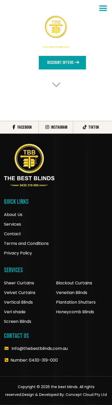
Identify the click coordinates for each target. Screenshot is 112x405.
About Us (13, 215)
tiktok (93, 127)
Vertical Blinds (18, 302)
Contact (12, 234)
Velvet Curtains (19, 293)
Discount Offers (60, 62)
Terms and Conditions (26, 243)
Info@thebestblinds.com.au (39, 348)
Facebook (24, 127)
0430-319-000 (43, 360)
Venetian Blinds (71, 293)
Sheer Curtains (19, 283)
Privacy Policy (18, 253)
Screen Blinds (17, 321)
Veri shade (15, 312)
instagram (58, 127)
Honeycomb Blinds (75, 312)
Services (12, 224)
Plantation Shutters (76, 302)
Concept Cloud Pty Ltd (86, 394)
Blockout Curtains (74, 283)
